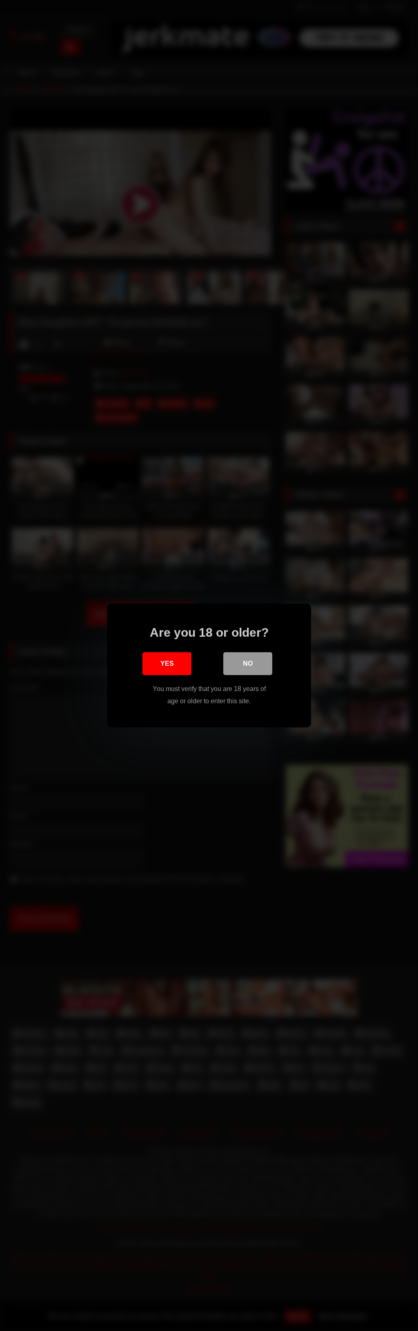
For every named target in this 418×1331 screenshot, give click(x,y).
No (248, 663)
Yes (167, 663)
